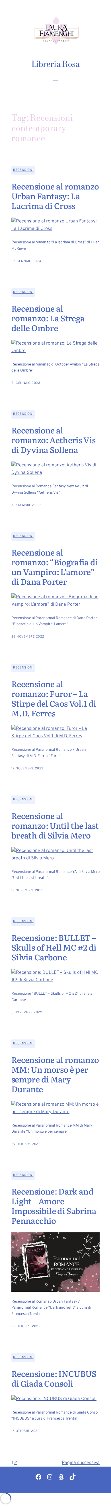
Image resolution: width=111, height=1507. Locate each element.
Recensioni (23, 170)
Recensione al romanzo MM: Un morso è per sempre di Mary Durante (55, 1074)
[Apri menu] (55, 79)
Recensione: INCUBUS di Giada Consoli (53, 1378)
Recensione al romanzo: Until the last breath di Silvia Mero (54, 825)
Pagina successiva (81, 1463)
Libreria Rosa (55, 64)
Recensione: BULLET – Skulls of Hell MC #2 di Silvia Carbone (53, 947)
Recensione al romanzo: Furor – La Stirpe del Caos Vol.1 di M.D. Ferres (53, 698)
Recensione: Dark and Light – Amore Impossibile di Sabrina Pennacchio (53, 1206)
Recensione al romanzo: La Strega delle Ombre (48, 318)
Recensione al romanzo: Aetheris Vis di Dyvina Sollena (53, 440)
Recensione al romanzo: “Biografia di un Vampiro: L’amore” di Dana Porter (54, 567)
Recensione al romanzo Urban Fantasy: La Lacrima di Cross (55, 196)
